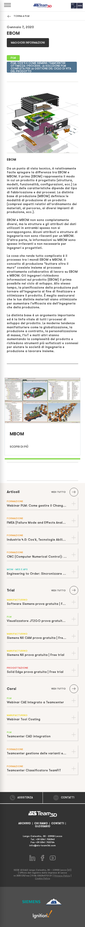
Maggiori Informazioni (28, 42)
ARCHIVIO (24, 823)
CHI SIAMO (41, 823)
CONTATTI (57, 823)
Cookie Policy (42, 878)
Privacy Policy (62, 875)
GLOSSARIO (42, 826)
